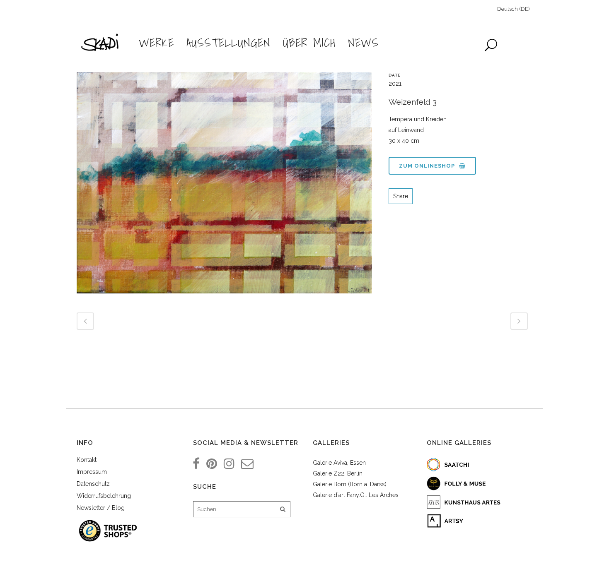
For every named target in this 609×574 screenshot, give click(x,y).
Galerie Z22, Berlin (337, 473)
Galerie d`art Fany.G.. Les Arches (356, 495)
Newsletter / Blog (101, 507)
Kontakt (87, 459)
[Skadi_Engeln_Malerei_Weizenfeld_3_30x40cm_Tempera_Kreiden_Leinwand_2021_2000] (224, 186)
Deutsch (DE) (513, 9)
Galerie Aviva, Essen (339, 462)
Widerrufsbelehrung (104, 495)
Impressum (92, 471)
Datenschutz (93, 483)
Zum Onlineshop (427, 166)
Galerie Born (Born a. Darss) (350, 484)
